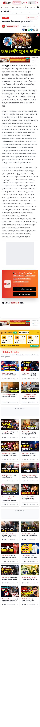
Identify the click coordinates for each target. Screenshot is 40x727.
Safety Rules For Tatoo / (9, 550)
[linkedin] (31, 30)
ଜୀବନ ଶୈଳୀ (15, 303)
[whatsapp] (29, 30)
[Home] (1, 11)
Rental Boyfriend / (7, 483)
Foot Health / (6, 572)
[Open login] (37, 2)
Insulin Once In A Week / (29, 483)
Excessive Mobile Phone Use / (9, 506)
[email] (34, 30)
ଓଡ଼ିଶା (12, 7)
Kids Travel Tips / (27, 550)
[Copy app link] (37, 30)
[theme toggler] (26, 2)
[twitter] (26, 30)
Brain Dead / (6, 373)
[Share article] (17, 379)
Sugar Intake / (26, 505)
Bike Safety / (5, 594)
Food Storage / (6, 462)
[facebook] (23, 30)
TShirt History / (26, 572)
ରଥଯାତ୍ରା (19, 7)
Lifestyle (6, 11)
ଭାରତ (6, 7)
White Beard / (26, 615)
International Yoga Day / (29, 594)
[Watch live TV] (23, 2)
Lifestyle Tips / (6, 440)
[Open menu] (1, 3)
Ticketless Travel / (7, 615)
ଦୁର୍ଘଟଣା (25, 7)
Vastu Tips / (25, 462)
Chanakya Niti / (26, 440)
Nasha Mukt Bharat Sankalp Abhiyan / (30, 395)
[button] (7, 339)
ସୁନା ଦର (32, 7)
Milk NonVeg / (6, 395)
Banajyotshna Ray (12, 26)
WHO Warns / (26, 373)
